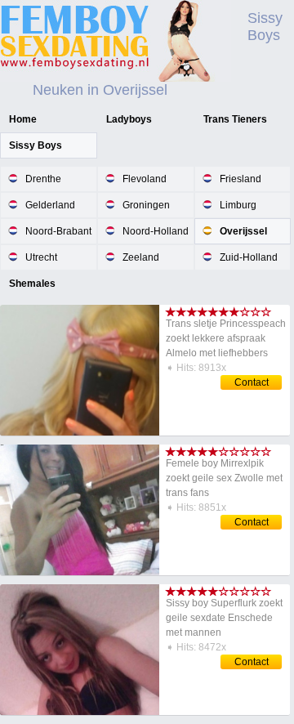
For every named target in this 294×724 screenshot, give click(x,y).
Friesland (240, 179)
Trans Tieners (235, 119)
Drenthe (43, 179)
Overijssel (243, 231)
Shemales (32, 283)
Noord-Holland (155, 231)
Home (23, 119)
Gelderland (50, 205)
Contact (251, 382)
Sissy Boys (35, 145)
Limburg (238, 205)
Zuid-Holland (249, 257)
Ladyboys (129, 119)
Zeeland (140, 257)
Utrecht (41, 257)
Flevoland (144, 179)
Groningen (146, 205)
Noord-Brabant (58, 231)
